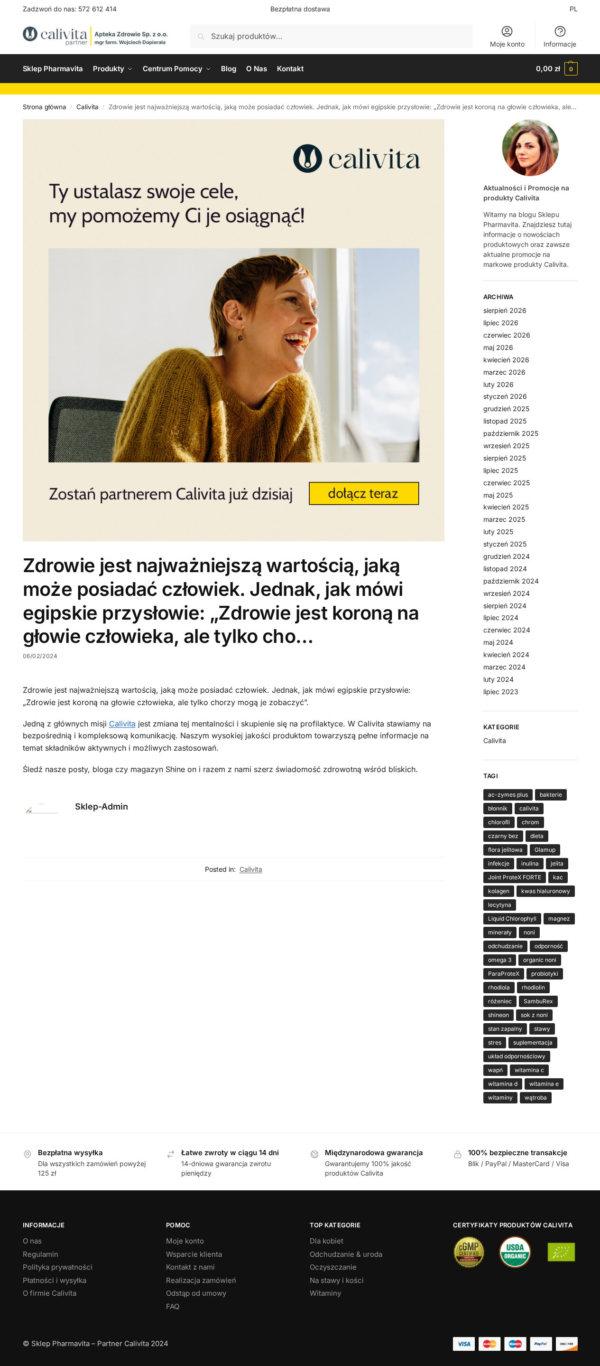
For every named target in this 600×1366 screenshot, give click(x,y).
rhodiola (499, 987)
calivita (529, 808)
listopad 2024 (505, 569)
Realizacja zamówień (201, 1280)
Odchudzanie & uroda (346, 1254)
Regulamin (40, 1254)
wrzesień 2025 (506, 446)
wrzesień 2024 (506, 593)
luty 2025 (498, 532)
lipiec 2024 (500, 617)
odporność (549, 946)
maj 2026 (498, 347)
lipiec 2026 (500, 323)
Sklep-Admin (101, 806)
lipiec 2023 (500, 692)
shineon (498, 1014)
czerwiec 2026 (506, 335)
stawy (542, 1028)
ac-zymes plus (508, 794)
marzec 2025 (504, 519)
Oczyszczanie (333, 1267)
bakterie (551, 794)
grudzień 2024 (506, 556)
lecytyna (499, 904)
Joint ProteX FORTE (514, 877)
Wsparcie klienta (194, 1254)
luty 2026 (498, 384)
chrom (530, 822)
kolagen (498, 891)
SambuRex (538, 1001)
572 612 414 (97, 9)
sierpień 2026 (504, 310)
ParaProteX (503, 973)
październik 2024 (511, 581)
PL (574, 9)
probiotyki (544, 973)
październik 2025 (510, 433)
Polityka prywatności (57, 1267)
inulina (530, 863)
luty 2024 (498, 679)
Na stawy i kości (337, 1280)
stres (494, 1042)
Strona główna (44, 107)
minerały (500, 932)
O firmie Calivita (49, 1293)
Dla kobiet (326, 1240)
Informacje (560, 44)
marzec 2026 (504, 372)
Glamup (545, 849)
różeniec (500, 1001)
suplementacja (533, 1042)
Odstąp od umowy (196, 1293)
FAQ (172, 1306)
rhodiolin (533, 987)
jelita (557, 863)
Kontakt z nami (190, 1267)
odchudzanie (505, 946)
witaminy (500, 1097)
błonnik (498, 808)
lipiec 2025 (500, 470)
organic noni (539, 959)
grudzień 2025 (506, 409)
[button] (556, 69)
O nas (32, 1240)
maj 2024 (498, 642)
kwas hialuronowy (545, 891)
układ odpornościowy (516, 1056)
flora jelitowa (505, 849)
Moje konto (507, 44)
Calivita (87, 107)
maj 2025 (498, 495)
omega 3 (499, 959)
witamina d (502, 1083)
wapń (495, 1070)
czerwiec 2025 (506, 483)
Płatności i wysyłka (54, 1280)
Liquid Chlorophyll (512, 918)
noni (529, 932)
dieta (537, 835)
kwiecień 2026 (506, 360)
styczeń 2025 (504, 544)
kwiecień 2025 (506, 507)
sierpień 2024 (504, 606)
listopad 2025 (504, 421)
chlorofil (499, 822)
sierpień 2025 (504, 458)
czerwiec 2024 (506, 630)
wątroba (536, 1097)
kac (558, 877)
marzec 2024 (504, 667)
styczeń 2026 (505, 396)
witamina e (544, 1083)
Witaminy (325, 1293)
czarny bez (503, 835)
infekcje (498, 863)
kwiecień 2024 (506, 654)
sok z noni (534, 1014)
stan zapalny (505, 1028)
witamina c (529, 1070)
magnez (559, 918)
